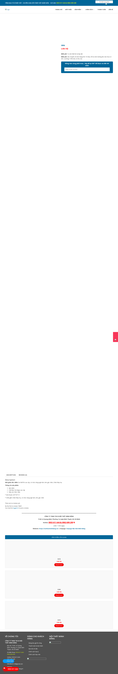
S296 (59, 589)
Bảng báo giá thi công (35, 643)
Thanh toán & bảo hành (36, 646)
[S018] (59, 549)
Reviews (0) (23, 475)
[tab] (11, 475)
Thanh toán (101, 9)
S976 (59, 620)
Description (11, 475)
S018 (59, 559)
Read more (59, 565)
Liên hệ (111, 9)
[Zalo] (115, 339)
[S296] (59, 579)
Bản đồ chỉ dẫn (33, 649)
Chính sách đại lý (34, 651)
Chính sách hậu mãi (34, 654)
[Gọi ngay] (115, 334)
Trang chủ (58, 9)
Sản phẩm (77, 9)
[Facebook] (109, 4)
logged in (15, 508)
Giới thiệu (68, 9)
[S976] (59, 610)
